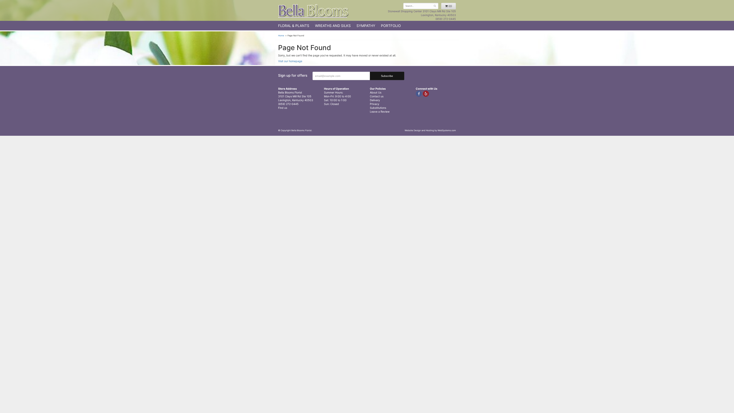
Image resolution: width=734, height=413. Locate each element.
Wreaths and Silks (333, 26)
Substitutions (378, 107)
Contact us (376, 96)
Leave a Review (380, 111)
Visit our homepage (290, 61)
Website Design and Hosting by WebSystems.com (430, 130)
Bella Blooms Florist (313, 11)
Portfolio (391, 26)
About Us (375, 92)
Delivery (375, 100)
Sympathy (365, 26)
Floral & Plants (293, 26)
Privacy (374, 104)
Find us (282, 107)
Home (281, 35)
